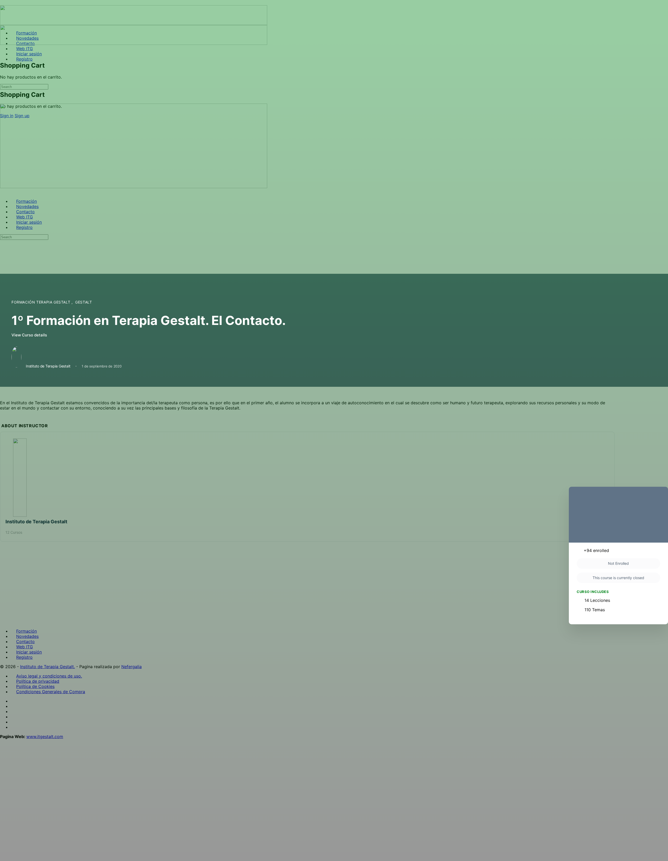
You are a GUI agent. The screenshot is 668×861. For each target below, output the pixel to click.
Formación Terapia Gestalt (41, 302)
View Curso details (29, 334)
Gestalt (83, 302)
